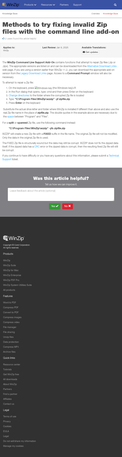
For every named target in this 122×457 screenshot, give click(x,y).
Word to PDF (9, 302)
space (10, 116)
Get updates (91, 52)
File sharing (9, 332)
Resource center (11, 364)
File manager (9, 327)
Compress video (11, 322)
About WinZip (10, 384)
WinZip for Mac (11, 270)
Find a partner (10, 394)
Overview (96, 13)
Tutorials (7, 369)
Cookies (7, 426)
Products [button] (29, 4)
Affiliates (7, 399)
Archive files (9, 351)
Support (77, 4)
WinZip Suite (9, 265)
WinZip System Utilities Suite (17, 285)
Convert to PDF (11, 312)
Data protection (11, 342)
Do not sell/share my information (19, 441)
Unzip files (8, 337)
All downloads (10, 379)
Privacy (7, 421)
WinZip (6, 260)
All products (9, 290)
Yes (53, 206)
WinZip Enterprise (12, 275)
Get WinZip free (11, 374)
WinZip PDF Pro (11, 280)
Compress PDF (10, 307)
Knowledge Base (110, 13)
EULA (6, 431)
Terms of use (9, 416)
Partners (64, 4)
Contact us (8, 403)
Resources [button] (47, 4)
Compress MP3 (11, 346)
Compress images (12, 317)
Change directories (19, 95)
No (66, 206)
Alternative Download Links (102, 66)
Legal (6, 436)
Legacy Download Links (33, 73)
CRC (37, 146)
